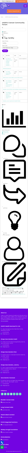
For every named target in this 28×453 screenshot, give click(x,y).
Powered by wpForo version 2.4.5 (18, 294)
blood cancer (5, 77)
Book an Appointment (14, 11)
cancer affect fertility (18, 77)
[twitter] (5, 394)
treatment (21, 89)
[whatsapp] (17, 394)
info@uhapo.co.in (5, 333)
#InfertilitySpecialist (7, 68)
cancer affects (11, 77)
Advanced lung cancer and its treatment (15, 287)
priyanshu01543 (14, 261)
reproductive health (13, 100)
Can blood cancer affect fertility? (8, 73)
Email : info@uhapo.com (8, 1)
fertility (10, 89)
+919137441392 (21, 1)
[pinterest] (14, 394)
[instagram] (20, 394)
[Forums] (2, 31)
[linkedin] (8, 394)
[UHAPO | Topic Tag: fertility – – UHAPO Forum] (5, 5)
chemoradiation (15, 89)
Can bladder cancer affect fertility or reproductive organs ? (8, 95)
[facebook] (2, 394)
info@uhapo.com (5, 346)
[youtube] (11, 394)
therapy (24, 89)
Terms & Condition (4, 321)
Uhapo (2, 315)
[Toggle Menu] (25, 6)
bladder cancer (6, 89)
